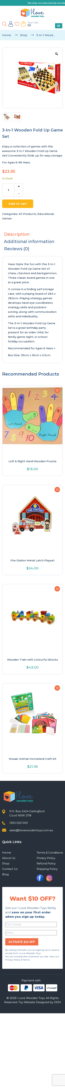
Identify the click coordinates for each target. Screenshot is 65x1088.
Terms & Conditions (50, 852)
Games (7, 218)
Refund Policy (46, 863)
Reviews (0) (16, 248)
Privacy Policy (46, 858)
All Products (27, 214)
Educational (45, 214)
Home (6, 35)
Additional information (29, 241)
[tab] (32, 234)
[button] (57, 390)
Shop (23, 35)
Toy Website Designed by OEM (39, 1002)
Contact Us (10, 869)
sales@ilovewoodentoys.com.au (31, 830)
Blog (5, 874)
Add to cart (17, 203)
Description (17, 234)
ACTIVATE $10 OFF (21, 941)
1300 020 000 (18, 823)
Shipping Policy (47, 869)
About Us (8, 858)
